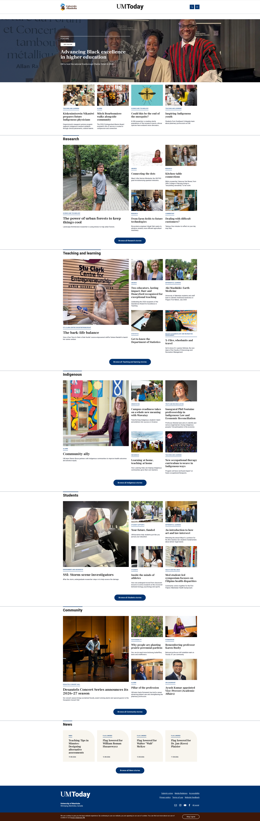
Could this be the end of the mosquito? (145, 115)
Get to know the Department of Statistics (145, 340)
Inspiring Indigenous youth (178, 115)
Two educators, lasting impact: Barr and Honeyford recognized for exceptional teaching (147, 292)
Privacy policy (165, 797)
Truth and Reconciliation (174, 404)
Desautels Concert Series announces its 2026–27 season (95, 691)
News (70, 735)
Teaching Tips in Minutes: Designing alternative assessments (79, 746)
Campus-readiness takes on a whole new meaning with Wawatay (146, 412)
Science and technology (139, 108)
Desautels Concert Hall (71, 684)
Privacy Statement (77, 818)
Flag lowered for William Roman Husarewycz (113, 743)
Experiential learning (173, 283)
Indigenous (135, 455)
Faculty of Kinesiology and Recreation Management (179, 334)
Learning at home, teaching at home (142, 461)
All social (196, 805)
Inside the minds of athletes (142, 576)
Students (134, 570)
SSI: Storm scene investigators (88, 574)
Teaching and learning (71, 108)
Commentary (169, 213)
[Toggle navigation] (197, 7)
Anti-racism (68, 44)
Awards (134, 168)
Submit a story (167, 793)
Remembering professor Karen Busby (180, 646)
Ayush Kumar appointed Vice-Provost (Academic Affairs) (180, 691)
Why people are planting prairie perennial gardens (146, 646)
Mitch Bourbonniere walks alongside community (109, 116)
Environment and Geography (73, 569)
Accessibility (194, 793)
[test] (175, 805)
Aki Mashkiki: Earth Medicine (177, 289)
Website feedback (192, 797)
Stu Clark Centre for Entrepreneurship (77, 327)
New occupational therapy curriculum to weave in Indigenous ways (181, 463)
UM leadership (170, 682)
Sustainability (136, 639)
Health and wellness (172, 570)
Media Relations (181, 793)
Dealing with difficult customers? (178, 220)
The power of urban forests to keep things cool (92, 220)
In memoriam (169, 639)
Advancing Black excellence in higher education (93, 54)
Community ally (76, 454)
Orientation (135, 404)
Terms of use (177, 797)
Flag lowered (107, 735)
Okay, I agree (191, 817)
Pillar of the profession (145, 687)
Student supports (137, 525)
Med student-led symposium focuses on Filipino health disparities (181, 578)
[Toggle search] (192, 7)
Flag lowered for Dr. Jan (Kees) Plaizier (181, 743)
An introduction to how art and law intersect (179, 531)
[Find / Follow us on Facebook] (189, 805)
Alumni (99, 108)
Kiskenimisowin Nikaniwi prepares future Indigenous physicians (78, 116)
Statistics (135, 334)
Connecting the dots (143, 173)
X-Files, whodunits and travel (179, 342)
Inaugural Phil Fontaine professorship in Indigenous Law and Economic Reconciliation (180, 414)
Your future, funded (143, 530)
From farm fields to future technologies (147, 220)
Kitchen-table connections (173, 175)
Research (168, 168)
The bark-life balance (81, 332)
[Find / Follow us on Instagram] (180, 805)
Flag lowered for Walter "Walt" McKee (147, 743)
